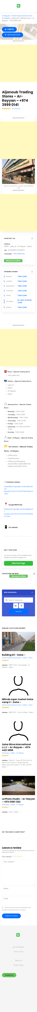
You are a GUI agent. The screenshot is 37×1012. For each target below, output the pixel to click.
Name (6, 888)
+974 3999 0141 (19, 254)
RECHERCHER (13, 35)
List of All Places (18, 947)
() (16, 108)
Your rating (6, 857)
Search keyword (6, 600)
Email (6, 898)
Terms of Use (18, 952)
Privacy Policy (18, 965)
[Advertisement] (18, 63)
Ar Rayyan (6, 16)
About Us (18, 960)
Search (19, 611)
